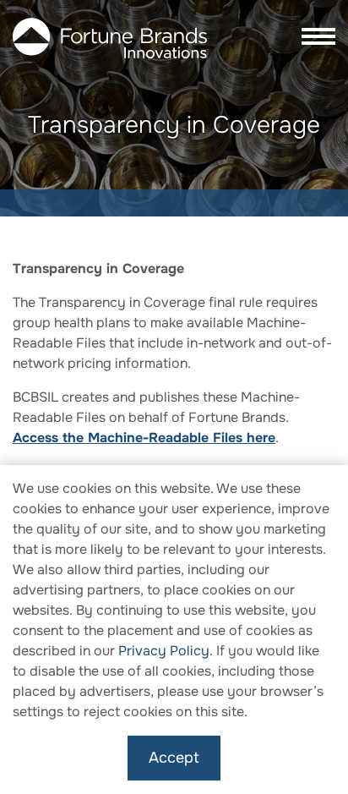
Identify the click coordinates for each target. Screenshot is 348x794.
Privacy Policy (163, 651)
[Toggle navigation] (313, 38)
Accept (174, 757)
